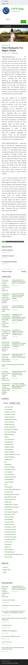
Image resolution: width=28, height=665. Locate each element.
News (5, 484)
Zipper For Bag (8, 557)
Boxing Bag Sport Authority (11, 429)
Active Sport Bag (8, 407)
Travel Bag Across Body (10, 529)
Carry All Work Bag (9, 439)
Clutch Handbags (8, 449)
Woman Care (7, 547)
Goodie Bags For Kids (9, 469)
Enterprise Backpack (7, 250)
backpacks (9, 241)
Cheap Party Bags (8, 444)
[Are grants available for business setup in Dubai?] (6, 306)
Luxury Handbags (8, 482)
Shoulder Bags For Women (11, 504)
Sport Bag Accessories (9, 514)
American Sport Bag (9, 417)
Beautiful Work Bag (9, 424)
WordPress (9, 663)
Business (6, 437)
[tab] (5, 403)
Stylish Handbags (8, 519)
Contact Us (5, 567)
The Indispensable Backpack (9, 261)
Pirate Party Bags (8, 492)
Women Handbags (8, 549)
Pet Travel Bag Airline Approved (12, 489)
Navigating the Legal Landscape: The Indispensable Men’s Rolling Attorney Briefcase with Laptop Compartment (19, 317)
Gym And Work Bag (9, 474)
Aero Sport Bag (8, 409)
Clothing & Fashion (9, 447)
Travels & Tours (8, 542)
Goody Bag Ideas (8, 472)
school (22, 241)
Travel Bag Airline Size (10, 534)
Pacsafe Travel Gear (7, 642)
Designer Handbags (9, 452)
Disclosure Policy (7, 569)
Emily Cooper (15, 53)
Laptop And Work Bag (10, 477)
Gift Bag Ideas (7, 464)
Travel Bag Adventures (10, 532)
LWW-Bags (17, 8)
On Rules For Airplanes (8, 256)
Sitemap (4, 572)
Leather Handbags (8, 479)
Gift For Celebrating (9, 467)
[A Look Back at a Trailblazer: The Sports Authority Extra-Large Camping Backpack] (6, 330)
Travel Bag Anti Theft (9, 539)
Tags (18, 403)
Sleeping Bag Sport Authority (11, 507)
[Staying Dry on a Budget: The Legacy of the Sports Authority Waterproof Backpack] (6, 294)
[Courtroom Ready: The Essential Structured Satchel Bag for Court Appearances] (6, 280)
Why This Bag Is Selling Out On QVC (11, 636)
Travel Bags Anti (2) (7, 625)
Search (8, 19)
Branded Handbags (9, 434)
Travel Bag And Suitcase (10, 537)
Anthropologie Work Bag (10, 419)
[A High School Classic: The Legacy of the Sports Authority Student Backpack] (6, 354)
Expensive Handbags (9, 457)
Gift (5, 462)
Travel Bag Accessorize (10, 527)
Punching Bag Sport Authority (11, 494)
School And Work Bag (9, 499)
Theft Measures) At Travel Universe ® (11, 605)
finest (13, 241)
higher (17, 241)
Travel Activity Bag (9, 524)
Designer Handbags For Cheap (12, 454)
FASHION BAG (8, 459)
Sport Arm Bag (8, 509)
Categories (5, 403)
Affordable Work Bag (9, 414)
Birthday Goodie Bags (9, 427)
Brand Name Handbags (10, 432)
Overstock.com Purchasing (8, 600)
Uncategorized (7, 544)
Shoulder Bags (7, 502)
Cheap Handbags (8, 442)
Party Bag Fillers (8, 487)
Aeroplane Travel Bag (9, 412)
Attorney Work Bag (9, 422)
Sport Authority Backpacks (11, 512)
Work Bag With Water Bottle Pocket (13, 554)
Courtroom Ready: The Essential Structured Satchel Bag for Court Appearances (19, 281)
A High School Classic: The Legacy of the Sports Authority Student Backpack (19, 356)
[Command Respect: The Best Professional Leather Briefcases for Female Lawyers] (6, 371)
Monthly (13, 403)
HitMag (16, 663)
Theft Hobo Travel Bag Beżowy (9, 630)
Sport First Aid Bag (9, 517)
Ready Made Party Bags (10, 497)
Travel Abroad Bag (9, 522)
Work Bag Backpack (6, 45)
